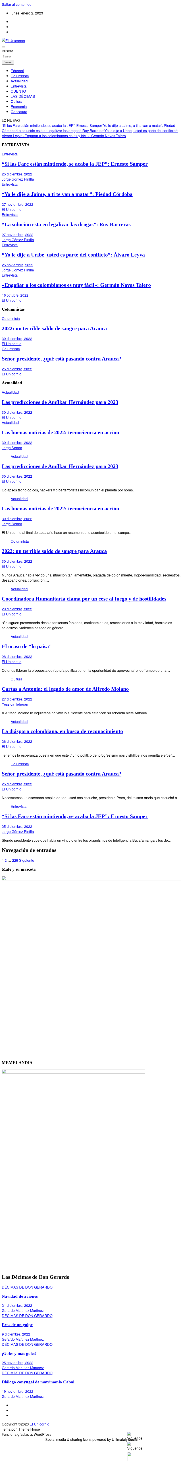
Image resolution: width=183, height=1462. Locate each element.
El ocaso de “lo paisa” (27, 646)
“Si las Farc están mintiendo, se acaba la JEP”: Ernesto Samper (52, 125)
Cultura (16, 101)
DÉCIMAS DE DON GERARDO (27, 1287)
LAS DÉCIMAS (23, 96)
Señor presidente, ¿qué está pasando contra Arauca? (61, 359)
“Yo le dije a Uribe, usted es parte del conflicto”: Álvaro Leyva (73, 255)
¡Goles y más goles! (19, 1353)
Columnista (20, 75)
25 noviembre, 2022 (17, 264)
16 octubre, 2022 (15, 295)
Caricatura (19, 111)
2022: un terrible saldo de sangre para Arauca (54, 328)
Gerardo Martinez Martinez (23, 1310)
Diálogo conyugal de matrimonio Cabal (38, 1382)
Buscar (7, 50)
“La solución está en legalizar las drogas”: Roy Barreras (59, 130)
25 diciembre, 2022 (17, 174)
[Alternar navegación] (3, 47)
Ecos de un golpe (17, 1324)
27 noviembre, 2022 (17, 204)
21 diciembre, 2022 (17, 1305)
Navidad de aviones (20, 1296)
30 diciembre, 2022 (17, 338)
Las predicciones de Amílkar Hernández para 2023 (60, 402)
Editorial (17, 70)
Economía (19, 106)
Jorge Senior (12, 447)
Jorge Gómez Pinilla (18, 179)
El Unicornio (11, 209)
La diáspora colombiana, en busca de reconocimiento (62, 731)
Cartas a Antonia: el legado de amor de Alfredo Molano (65, 689)
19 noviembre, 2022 (17, 1391)
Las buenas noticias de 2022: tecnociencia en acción (60, 432)
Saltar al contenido (16, 4)
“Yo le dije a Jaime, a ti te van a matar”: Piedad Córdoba (67, 194)
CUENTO (18, 91)
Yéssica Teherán (15, 704)
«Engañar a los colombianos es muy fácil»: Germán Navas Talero (74, 135)
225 (15, 860)
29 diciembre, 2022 (17, 608)
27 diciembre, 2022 (17, 699)
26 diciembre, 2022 (17, 741)
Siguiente (26, 860)
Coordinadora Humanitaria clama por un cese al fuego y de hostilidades (84, 599)
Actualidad (19, 80)
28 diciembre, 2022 (17, 656)
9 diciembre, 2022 (16, 1334)
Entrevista (19, 86)
